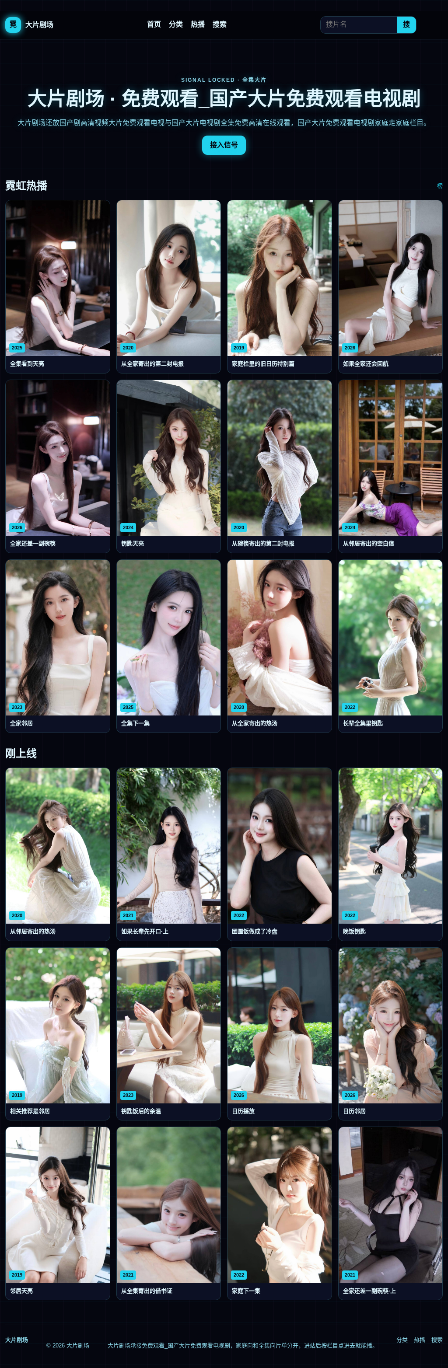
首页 (154, 24)
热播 (198, 24)
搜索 (220, 24)
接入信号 (224, 145)
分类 (176, 24)
